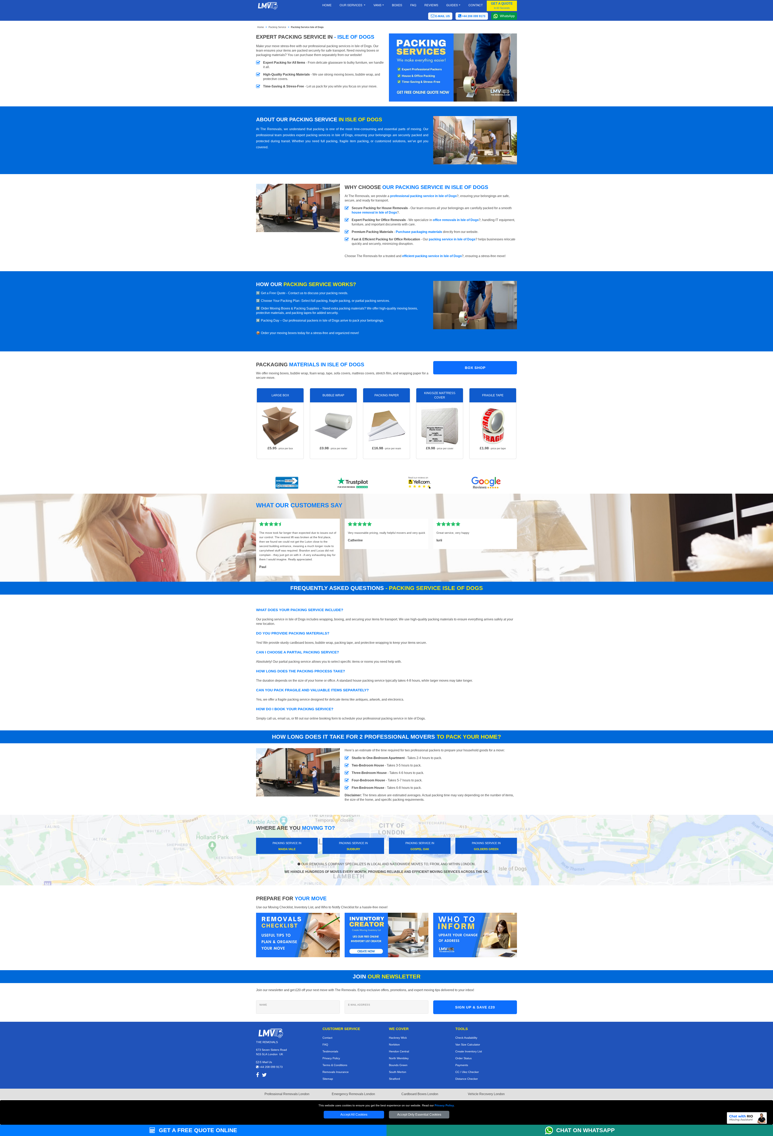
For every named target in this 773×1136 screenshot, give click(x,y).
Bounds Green (398, 1065)
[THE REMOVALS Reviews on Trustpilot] (353, 483)
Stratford (394, 1078)
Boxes (397, 5)
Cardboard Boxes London (419, 1094)
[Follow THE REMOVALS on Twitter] (264, 1075)
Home (327, 5)
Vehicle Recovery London (486, 1094)
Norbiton (394, 1044)
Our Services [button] (351, 5)
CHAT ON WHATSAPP (585, 1130)
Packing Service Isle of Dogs (307, 27)
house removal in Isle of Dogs (374, 212)
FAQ (325, 1044)
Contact (475, 5)
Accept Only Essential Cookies (419, 1114)
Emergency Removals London (353, 1094)
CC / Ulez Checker (467, 1072)
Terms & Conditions (334, 1065)
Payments (461, 1065)
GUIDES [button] (452, 5)
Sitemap (327, 1078)
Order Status (463, 1058)
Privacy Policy (444, 1105)
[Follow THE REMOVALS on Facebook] (257, 1075)
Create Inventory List (468, 1051)
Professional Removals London (287, 1094)
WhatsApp (507, 16)
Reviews (431, 5)
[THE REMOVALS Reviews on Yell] (419, 483)
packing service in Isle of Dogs (452, 239)
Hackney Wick (398, 1037)
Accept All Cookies (353, 1114)
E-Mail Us (265, 1062)
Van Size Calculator (467, 1044)
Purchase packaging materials (419, 232)
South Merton (397, 1072)
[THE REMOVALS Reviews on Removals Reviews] (287, 483)
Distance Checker (466, 1078)
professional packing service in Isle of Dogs (423, 196)
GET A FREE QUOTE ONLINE (197, 1130)
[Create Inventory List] (386, 935)
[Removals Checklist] (298, 935)
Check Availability (466, 1037)
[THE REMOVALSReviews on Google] (486, 483)
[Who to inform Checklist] (475, 935)
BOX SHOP (475, 368)
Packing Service (277, 27)
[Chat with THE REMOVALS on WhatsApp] (550, 1130)
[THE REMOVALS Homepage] (267, 5)
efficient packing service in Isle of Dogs (432, 256)
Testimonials (330, 1051)
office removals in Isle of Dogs (456, 220)
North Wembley (399, 1058)
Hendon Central (399, 1051)
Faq (413, 5)
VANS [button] (377, 5)
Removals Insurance (335, 1072)
